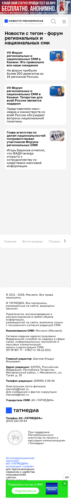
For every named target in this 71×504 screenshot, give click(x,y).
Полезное (56, 241)
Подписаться (25, 491)
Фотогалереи (32, 241)
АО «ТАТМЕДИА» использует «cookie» (20, 465)
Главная (10, 241)
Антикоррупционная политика (20, 459)
